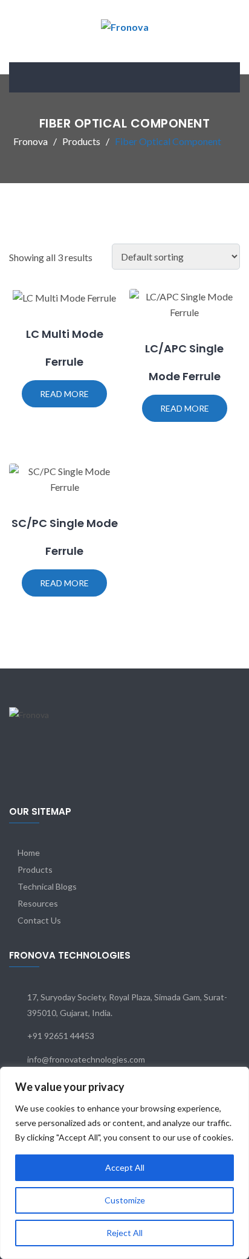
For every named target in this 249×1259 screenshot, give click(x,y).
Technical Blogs (47, 886)
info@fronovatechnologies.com (86, 1059)
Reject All (124, 1233)
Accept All (124, 1167)
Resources (38, 903)
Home (29, 852)
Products (35, 869)
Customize (125, 1200)
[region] (124, 1163)
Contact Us (39, 920)
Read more (64, 394)
